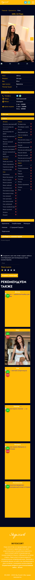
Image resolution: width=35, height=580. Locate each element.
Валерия (17, 445)
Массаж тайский (22, 152)
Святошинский (21, 99)
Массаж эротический (23, 161)
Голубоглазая (16, 223)
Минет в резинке (7, 182)
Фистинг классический (9, 146)
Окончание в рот (7, 188)
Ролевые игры (22, 124)
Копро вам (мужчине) (9, 136)
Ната (17, 330)
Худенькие (6, 231)
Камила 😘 (17, 406)
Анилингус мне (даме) (9, 149)
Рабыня (20, 173)
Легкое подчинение (23, 184)
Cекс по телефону (23, 135)
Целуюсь (5, 212)
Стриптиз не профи (8, 167)
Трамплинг (21, 176)
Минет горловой (7, 209)
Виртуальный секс (23, 132)
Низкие (4, 227)
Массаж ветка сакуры (24, 140)
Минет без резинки (8, 177)
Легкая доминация (23, 168)
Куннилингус (6, 174)
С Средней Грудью (16, 227)
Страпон (5, 139)
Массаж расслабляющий (25, 150)
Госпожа (20, 179)
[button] (25, 2)
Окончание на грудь (8, 190)
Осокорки (19, 101)
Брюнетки (12, 10)
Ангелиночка (17, 483)
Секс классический (8, 201)
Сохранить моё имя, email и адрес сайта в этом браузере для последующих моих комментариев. (16, 258)
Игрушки (5, 215)
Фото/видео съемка (23, 127)
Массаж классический (24, 142)
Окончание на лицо (8, 193)
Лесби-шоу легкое (8, 161)
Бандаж (20, 165)
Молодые (27, 223)
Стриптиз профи (7, 169)
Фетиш (20, 182)
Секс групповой (7, 199)
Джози (17, 292)
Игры (19, 190)
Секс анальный (7, 196)
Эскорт (20, 129)
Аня (17, 368)
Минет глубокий (7, 185)
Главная (4, 10)
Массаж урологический (24, 158)
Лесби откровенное (8, 164)
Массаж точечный (23, 155)
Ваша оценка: (6, 267)
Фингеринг (6, 156)
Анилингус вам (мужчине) (10, 124)
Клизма (20, 187)
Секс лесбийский (7, 204)
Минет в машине (7, 180)
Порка (20, 171)
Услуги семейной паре (9, 207)
